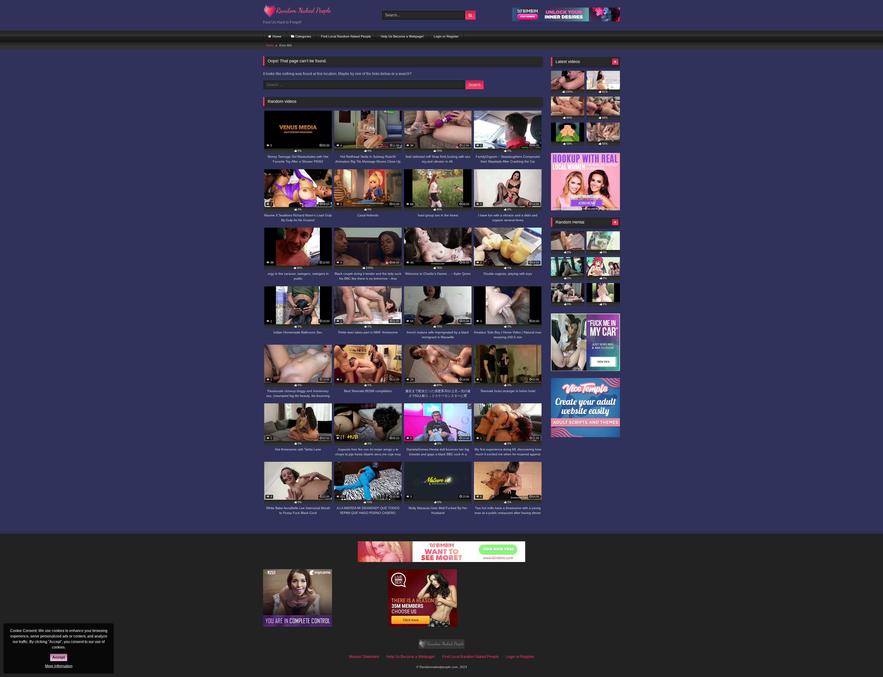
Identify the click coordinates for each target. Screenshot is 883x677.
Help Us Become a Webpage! (402, 36)
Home (276, 36)
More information (58, 666)
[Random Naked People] (297, 12)
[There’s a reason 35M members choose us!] (422, 625)
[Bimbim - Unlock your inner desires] (566, 20)
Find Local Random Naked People (346, 36)
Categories (303, 36)
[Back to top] (869, 663)
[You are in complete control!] (297, 625)
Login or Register (446, 36)
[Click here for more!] (585, 209)
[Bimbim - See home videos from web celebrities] (441, 561)
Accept (58, 657)
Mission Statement (364, 657)
